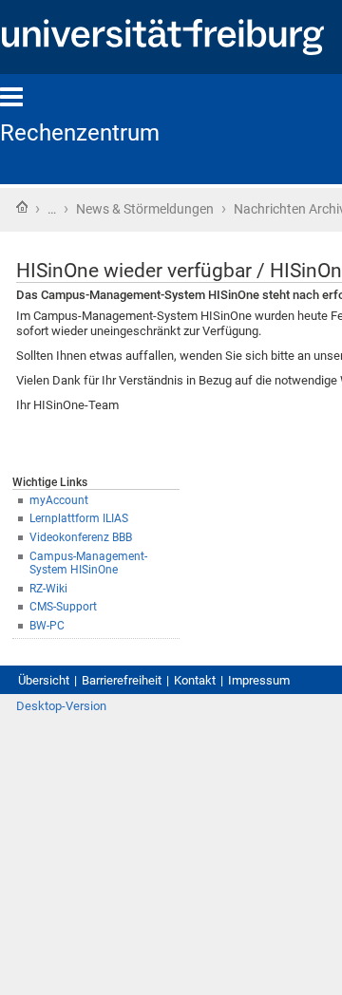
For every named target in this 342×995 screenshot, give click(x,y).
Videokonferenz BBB (80, 537)
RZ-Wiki (48, 588)
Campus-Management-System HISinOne (88, 563)
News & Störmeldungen (145, 208)
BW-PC (47, 625)
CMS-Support (63, 606)
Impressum (259, 680)
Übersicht (43, 680)
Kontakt (195, 680)
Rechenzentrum (80, 133)
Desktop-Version (61, 706)
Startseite (22, 207)
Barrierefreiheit (122, 680)
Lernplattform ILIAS (78, 518)
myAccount (58, 500)
